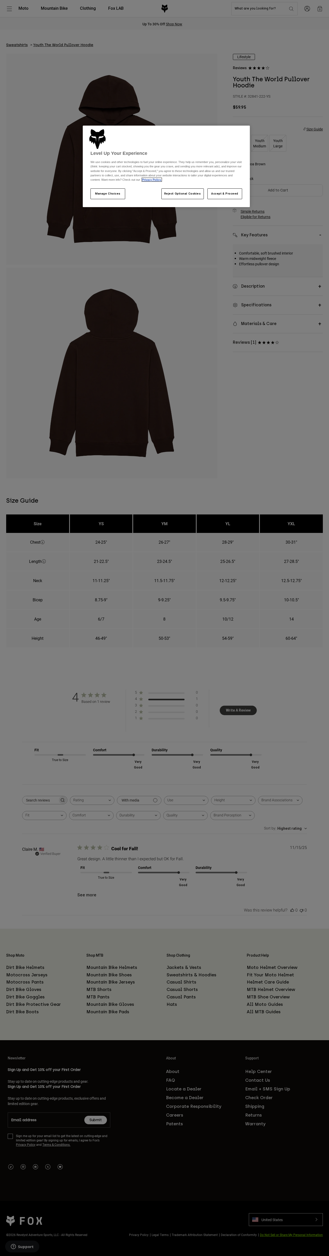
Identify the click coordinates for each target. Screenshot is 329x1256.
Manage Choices (108, 193)
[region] (166, 166)
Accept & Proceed (224, 193)
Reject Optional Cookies (182, 193)
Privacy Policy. (151, 179)
